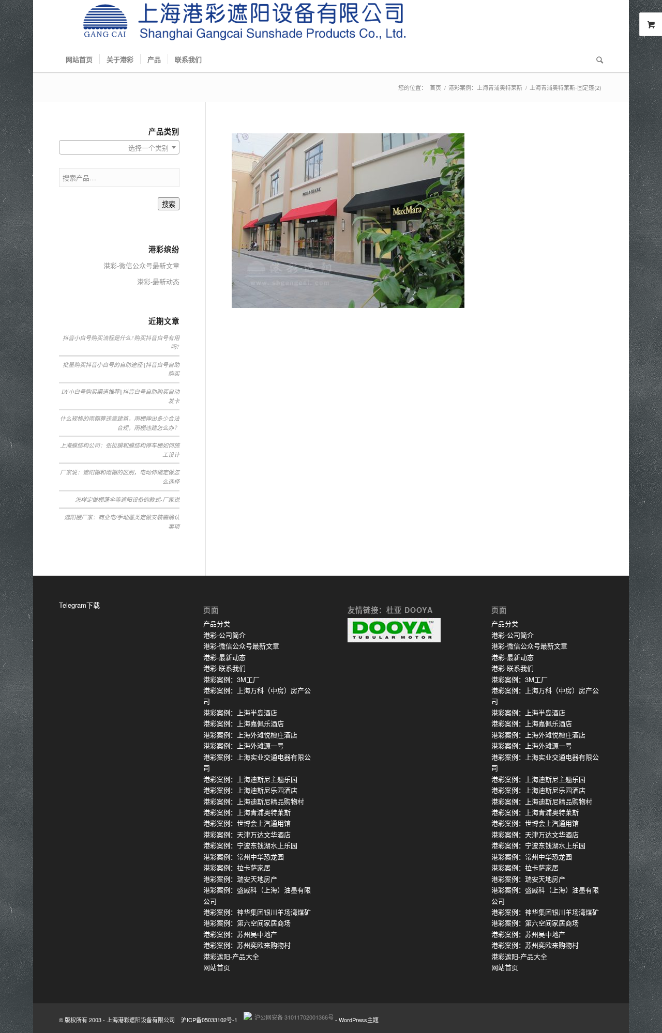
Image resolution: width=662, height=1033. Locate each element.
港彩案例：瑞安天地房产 (240, 879)
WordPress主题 (359, 1019)
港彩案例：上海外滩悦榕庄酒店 (250, 734)
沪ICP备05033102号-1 (209, 1019)
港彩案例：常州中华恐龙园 (243, 856)
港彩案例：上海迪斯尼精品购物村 (253, 801)
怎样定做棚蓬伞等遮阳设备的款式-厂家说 (127, 499)
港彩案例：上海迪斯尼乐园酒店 (250, 790)
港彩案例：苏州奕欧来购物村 (247, 945)
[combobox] (119, 147)
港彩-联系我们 (224, 668)
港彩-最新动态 (158, 281)
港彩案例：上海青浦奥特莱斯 (485, 87)
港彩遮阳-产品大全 (231, 956)
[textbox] (119, 148)
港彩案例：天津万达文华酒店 (247, 834)
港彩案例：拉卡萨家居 (236, 867)
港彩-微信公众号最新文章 (141, 265)
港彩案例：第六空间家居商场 (247, 923)
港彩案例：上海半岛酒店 (240, 712)
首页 (435, 87)
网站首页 (216, 967)
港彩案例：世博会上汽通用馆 (247, 823)
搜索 (168, 204)
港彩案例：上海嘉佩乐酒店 (243, 723)
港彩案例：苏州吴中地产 (240, 934)
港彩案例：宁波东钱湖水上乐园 (250, 845)
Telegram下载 (79, 605)
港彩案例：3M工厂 (231, 679)
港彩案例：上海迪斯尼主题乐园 (250, 779)
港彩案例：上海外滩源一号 (243, 745)
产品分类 (216, 623)
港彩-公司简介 (224, 635)
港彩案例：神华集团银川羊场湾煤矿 (257, 912)
